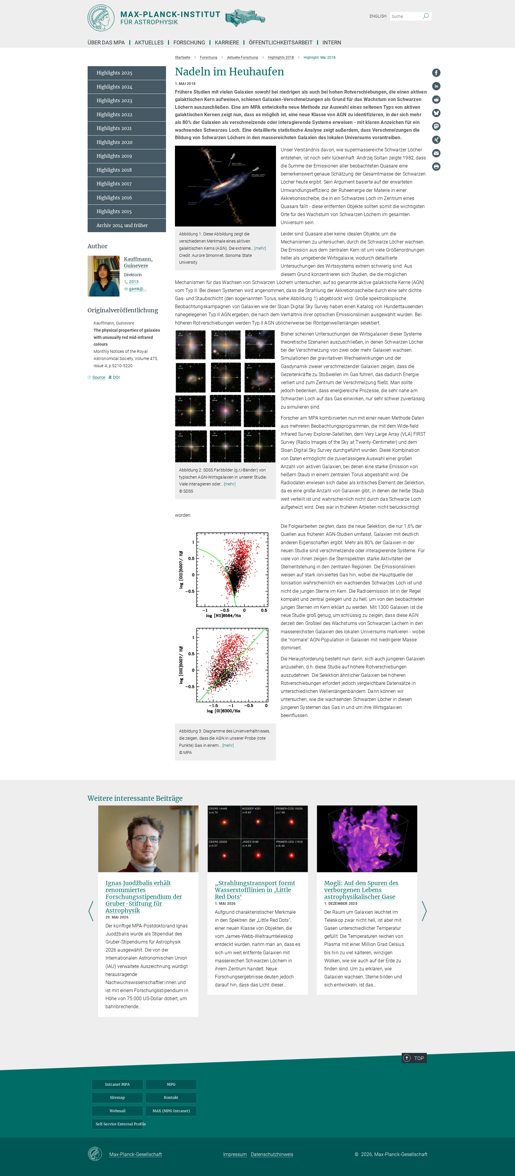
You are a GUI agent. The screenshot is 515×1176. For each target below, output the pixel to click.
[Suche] (426, 16)
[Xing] (436, 139)
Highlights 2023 (114, 100)
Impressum (235, 1154)
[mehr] (260, 248)
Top (419, 1058)
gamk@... (138, 288)
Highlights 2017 (114, 184)
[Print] (436, 166)
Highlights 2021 (114, 128)
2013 (134, 281)
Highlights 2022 (114, 114)
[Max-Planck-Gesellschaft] (98, 1154)
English (378, 16)
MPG (171, 1084)
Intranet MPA (117, 1084)
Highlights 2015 (114, 211)
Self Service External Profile (119, 1124)
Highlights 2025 (114, 73)
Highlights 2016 (114, 198)
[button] (270, 222)
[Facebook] (436, 72)
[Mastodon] (436, 126)
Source (98, 377)
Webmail (117, 1111)
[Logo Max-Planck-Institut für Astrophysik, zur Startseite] (199, 17)
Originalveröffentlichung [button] (123, 310)
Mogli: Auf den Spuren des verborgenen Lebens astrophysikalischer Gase (361, 889)
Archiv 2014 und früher (122, 225)
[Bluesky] (436, 112)
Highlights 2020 (115, 142)
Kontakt (171, 1097)
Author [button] (98, 246)
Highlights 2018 (114, 170)
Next (424, 911)
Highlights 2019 (114, 156)
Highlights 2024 (115, 87)
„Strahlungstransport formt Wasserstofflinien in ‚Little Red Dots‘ (255, 889)
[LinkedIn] (436, 86)
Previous (90, 911)
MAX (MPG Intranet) (171, 1111)
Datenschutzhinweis (272, 1154)
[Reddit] (436, 99)
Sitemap (117, 1097)
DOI (116, 377)
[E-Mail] (436, 153)
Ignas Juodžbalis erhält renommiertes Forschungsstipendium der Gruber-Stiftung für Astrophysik (144, 896)
